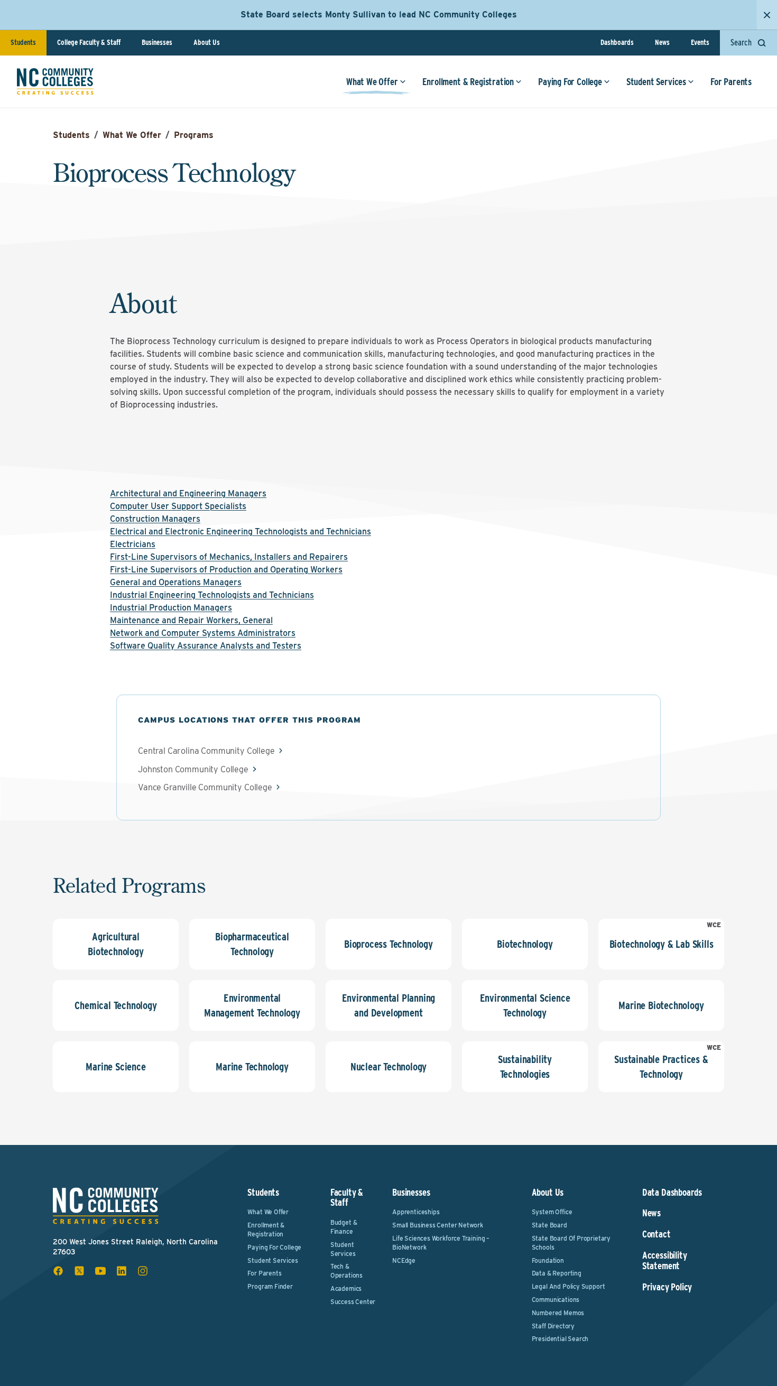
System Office (552, 1212)
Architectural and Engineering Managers (188, 493)
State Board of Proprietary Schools (571, 1242)
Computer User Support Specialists (178, 506)
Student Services (656, 81)
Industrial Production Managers (171, 608)
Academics (346, 1288)
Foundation (548, 1260)
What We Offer (372, 81)
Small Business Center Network (437, 1225)
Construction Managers (155, 519)
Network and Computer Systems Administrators (202, 633)
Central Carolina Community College (206, 751)
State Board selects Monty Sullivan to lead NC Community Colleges (378, 15)
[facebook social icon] (58, 1270)
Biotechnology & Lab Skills (661, 944)
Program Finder (269, 1286)
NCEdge (403, 1260)
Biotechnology (524, 944)
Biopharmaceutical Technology (252, 944)
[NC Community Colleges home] (55, 81)
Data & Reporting (556, 1273)
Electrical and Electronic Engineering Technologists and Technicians (240, 531)
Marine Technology (252, 1066)
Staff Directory (553, 1326)
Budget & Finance (343, 1226)
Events (700, 42)
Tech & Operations (346, 1270)
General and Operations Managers (176, 582)
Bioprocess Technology (388, 944)
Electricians (132, 544)
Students (23, 42)
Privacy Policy (667, 1287)
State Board (549, 1225)
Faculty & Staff (346, 1197)
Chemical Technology (115, 1005)
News (662, 42)
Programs (194, 135)
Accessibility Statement (664, 1260)
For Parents (731, 81)
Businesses (157, 42)
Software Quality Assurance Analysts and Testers (205, 646)
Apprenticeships (415, 1212)
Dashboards (617, 42)
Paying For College (570, 81)
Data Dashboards (672, 1192)
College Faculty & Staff (89, 42)
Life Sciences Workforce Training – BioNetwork (440, 1242)
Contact (656, 1234)
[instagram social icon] (142, 1270)
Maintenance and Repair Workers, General (191, 620)
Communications (555, 1300)
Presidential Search (560, 1339)
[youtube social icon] (100, 1270)
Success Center (352, 1302)
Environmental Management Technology (252, 1005)
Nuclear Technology (388, 1066)
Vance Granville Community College (205, 787)
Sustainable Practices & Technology (661, 1066)
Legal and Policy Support (568, 1286)
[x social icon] (79, 1270)
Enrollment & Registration (468, 81)
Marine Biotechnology (661, 1005)
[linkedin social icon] (121, 1270)
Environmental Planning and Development (389, 1005)
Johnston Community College (193, 769)
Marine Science (115, 1066)
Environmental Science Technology (525, 1005)
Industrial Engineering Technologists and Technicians (212, 595)
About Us (206, 42)
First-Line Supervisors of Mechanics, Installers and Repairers (229, 557)
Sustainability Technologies (525, 1066)
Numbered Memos (558, 1313)
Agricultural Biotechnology (115, 944)
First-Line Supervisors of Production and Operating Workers (226, 570)
